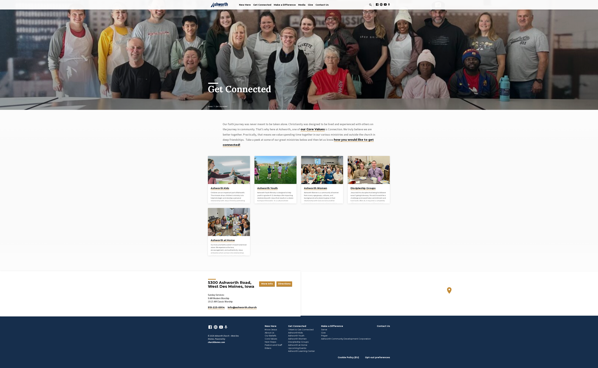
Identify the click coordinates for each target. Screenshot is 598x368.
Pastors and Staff (273, 345)
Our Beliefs (270, 335)
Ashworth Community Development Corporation (346, 338)
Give (310, 5)
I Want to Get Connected (300, 329)
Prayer (324, 335)
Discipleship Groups (363, 188)
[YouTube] (385, 4)
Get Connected (262, 5)
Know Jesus (271, 329)
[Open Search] (370, 5)
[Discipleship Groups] (369, 170)
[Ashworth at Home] (229, 222)
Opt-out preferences (377, 357)
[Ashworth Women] (322, 170)
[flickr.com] (381, 4)
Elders (268, 348)
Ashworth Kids (220, 188)
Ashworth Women (315, 188)
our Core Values (313, 129)
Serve (324, 329)
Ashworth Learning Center (301, 351)
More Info (267, 283)
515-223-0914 (216, 307)
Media (301, 5)
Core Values (271, 338)
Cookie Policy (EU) (348, 357)
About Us (269, 332)
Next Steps (270, 342)
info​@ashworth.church (242, 307)
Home (210, 106)
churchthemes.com (216, 342)
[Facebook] (377, 4)
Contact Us (322, 5)
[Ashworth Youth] (275, 170)
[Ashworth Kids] (229, 170)
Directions (284, 283)
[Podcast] (389, 5)
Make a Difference (285, 5)
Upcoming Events (297, 348)
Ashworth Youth (267, 188)
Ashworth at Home (223, 240)
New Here (245, 5)
